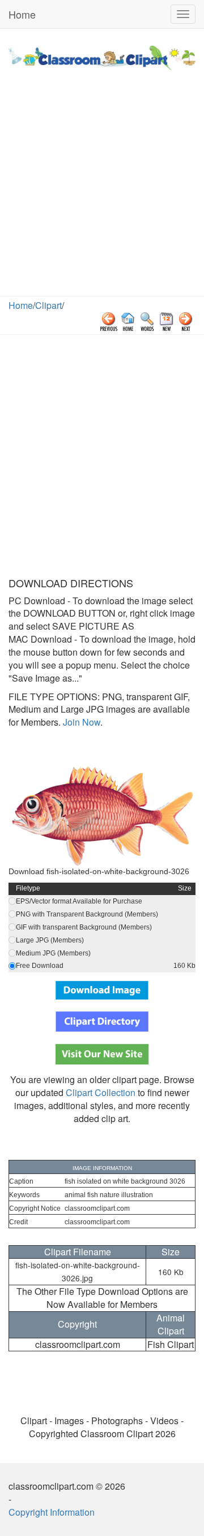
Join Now (80, 721)
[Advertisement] (102, 188)
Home (22, 14)
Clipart (48, 305)
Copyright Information (51, 1512)
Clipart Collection (100, 1092)
